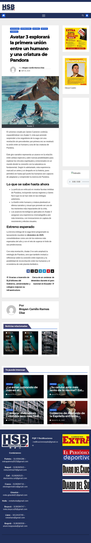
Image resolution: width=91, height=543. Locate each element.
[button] (83, 15)
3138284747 (19, 507)
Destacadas (15, 28)
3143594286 (18, 459)
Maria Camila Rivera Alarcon (10, 345)
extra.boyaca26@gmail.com (15, 509)
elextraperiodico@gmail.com (15, 487)
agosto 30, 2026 (14, 394)
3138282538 (18, 523)
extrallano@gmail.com (15, 518)
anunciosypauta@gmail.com (15, 526)
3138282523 (17, 476)
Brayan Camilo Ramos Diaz (33, 68)
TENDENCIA (14, 31)
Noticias (44, 28)
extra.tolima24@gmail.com (15, 470)
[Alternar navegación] (44, 15)
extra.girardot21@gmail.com (15, 495)
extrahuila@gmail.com (18, 501)
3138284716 (18, 484)
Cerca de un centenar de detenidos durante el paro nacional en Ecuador (42, 280)
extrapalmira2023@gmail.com (15, 461)
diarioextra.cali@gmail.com (15, 478)
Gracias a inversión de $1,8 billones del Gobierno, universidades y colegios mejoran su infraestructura (18, 283)
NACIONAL (36, 28)
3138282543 (18, 467)
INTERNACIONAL (26, 28)
